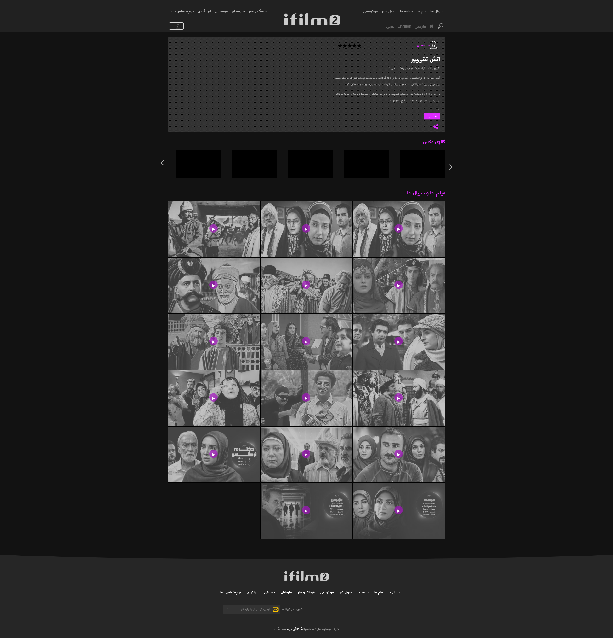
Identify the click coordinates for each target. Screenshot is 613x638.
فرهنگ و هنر (258, 10)
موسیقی (221, 10)
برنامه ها (406, 10)
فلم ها (421, 10)
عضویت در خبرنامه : (292, 609)
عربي (390, 25)
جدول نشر (389, 10)
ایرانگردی (204, 10)
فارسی (420, 25)
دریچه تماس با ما (182, 10)
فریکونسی (370, 10)
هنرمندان (238, 10)
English (404, 25)
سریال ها (436, 10)
